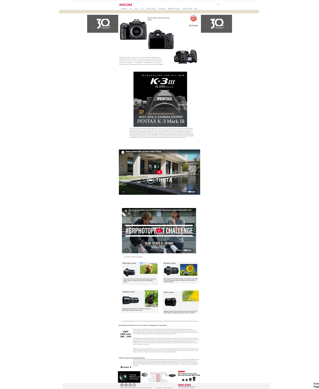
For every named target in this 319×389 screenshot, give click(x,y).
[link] (218, 4)
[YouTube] (134, 385)
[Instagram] (122, 385)
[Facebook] (126, 385)
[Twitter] (130, 385)
